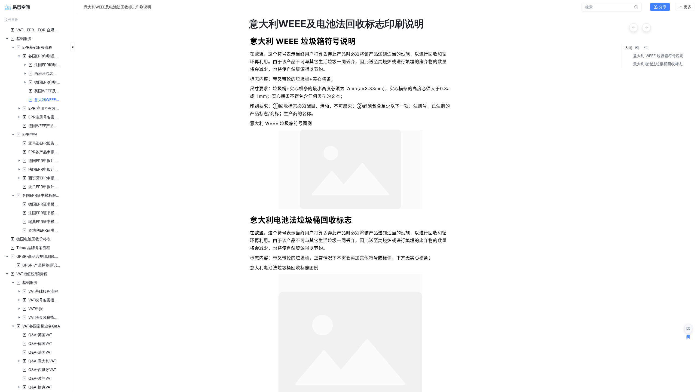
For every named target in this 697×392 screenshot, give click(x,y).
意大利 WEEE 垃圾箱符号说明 (658, 56)
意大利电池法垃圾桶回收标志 (658, 64)
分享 (663, 7)
